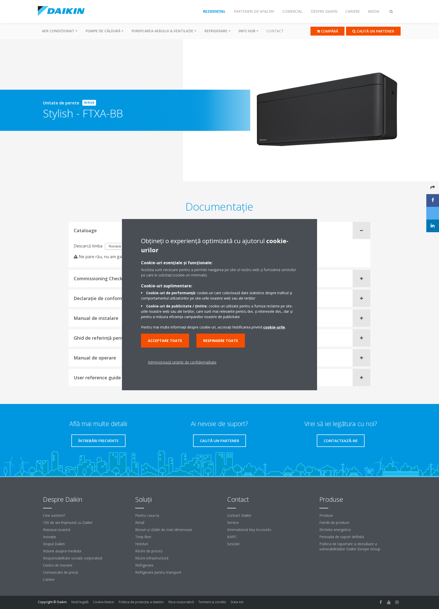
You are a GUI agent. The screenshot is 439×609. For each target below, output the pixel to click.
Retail (139, 522)
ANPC (232, 536)
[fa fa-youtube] (389, 602)
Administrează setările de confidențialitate (182, 362)
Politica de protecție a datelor (141, 602)
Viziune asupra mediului (62, 551)
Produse (326, 515)
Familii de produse (334, 522)
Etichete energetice (335, 529)
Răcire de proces (149, 551)
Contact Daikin (239, 515)
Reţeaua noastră (56, 529)
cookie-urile (274, 327)
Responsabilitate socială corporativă (72, 558)
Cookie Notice (103, 602)
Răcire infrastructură (151, 558)
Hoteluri (141, 543)
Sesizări (233, 543)
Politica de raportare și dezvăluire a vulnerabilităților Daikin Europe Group (349, 546)
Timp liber (143, 536)
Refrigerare (144, 565)
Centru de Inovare (57, 565)
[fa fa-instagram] (397, 602)
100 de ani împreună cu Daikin (67, 522)
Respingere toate (220, 340)
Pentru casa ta (147, 515)
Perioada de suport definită (341, 536)
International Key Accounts (249, 529)
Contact (275, 30)
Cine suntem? (54, 515)
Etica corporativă (181, 602)
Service (233, 522)
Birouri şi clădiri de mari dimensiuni (163, 529)
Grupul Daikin (54, 543)
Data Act (237, 602)
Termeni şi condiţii (212, 602)
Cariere (49, 579)
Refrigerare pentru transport (158, 572)
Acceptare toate (165, 340)
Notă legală (79, 602)
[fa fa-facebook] (381, 602)
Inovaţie (49, 536)
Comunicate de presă (60, 572)
